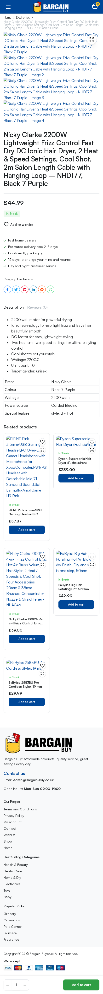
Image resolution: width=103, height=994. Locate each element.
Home (7, 17)
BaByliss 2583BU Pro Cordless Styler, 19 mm (25, 684)
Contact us (14, 773)
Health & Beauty (16, 865)
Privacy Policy (14, 815)
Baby (7, 897)
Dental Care (13, 871)
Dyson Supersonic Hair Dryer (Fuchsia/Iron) (74, 461)
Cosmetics (12, 920)
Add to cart (81, 985)
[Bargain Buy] (51, 7)
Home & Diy (12, 877)
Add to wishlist (21, 224)
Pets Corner (13, 926)
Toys (7, 890)
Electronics (23, 17)
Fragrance (11, 939)
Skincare (10, 933)
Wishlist (9, 835)
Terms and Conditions (20, 809)
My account (12, 822)
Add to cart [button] (26, 530)
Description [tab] (14, 307)
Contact (10, 828)
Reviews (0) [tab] (37, 307)
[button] (94, 6)
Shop (8, 841)
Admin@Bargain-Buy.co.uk (33, 780)
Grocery (10, 914)
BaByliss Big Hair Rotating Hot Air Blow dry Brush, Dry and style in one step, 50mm (75, 591)
